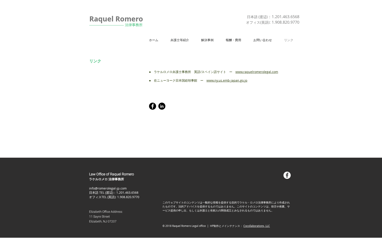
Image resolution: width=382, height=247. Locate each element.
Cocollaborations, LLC (256, 226)
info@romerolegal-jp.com (108, 188)
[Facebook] (152, 106)
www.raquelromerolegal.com (256, 72)
